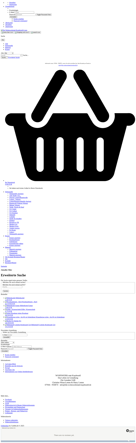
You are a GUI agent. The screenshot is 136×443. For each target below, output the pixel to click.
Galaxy (11, 232)
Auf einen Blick (10, 364)
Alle (6, 44)
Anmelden (6, 337)
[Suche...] (22, 55)
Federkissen (13, 242)
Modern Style (13, 226)
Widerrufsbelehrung (11, 422)
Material (8, 47)
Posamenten (13, 253)
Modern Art (13, 224)
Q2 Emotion (13, 213)
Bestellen (12, 3)
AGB (7, 403)
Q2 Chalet (12, 209)
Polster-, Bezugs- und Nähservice (16, 411)
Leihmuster (9, 413)
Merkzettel (9, 23)
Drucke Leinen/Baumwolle (18, 197)
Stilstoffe (12, 215)
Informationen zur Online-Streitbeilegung (19, 372)
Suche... (25, 55)
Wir (6, 257)
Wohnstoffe (9, 46)
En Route (12, 230)
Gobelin (12, 217)
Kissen (7, 49)
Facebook (8, 399)
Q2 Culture (13, 211)
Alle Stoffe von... (15, 196)
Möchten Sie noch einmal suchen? (14, 285)
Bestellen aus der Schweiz (14, 366)
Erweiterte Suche (14, 57)
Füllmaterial (13, 251)
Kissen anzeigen (14, 238)
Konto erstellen (19, 19)
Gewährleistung (10, 401)
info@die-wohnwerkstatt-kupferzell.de (68, 65)
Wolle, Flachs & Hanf (16, 207)
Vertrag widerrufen (11, 420)
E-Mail (11, 12)
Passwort (12, 14)
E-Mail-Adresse (6, 346)
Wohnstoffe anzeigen (16, 194)
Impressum (13, 4)
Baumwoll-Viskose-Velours (18, 203)
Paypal (7, 368)
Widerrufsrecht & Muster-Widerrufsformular (20, 405)
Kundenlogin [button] (9, 6)
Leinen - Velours (15, 199)
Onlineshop (5, 426)
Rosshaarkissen (14, 240)
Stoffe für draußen (15, 219)
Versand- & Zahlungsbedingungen (16, 409)
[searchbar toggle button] (35, 32)
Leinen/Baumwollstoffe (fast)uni (20, 201)
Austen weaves (14, 228)
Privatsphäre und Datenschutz (15, 407)
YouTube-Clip (10, 370)
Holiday (12, 220)
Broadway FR (14, 222)
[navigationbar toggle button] (7, 32)
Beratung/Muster (19, 257)
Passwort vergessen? (20, 21)
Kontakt (11, 257)
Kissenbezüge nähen (16, 243)
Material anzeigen (15, 249)
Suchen (5, 291)
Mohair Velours (14, 205)
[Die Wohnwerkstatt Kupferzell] (14, 30)
